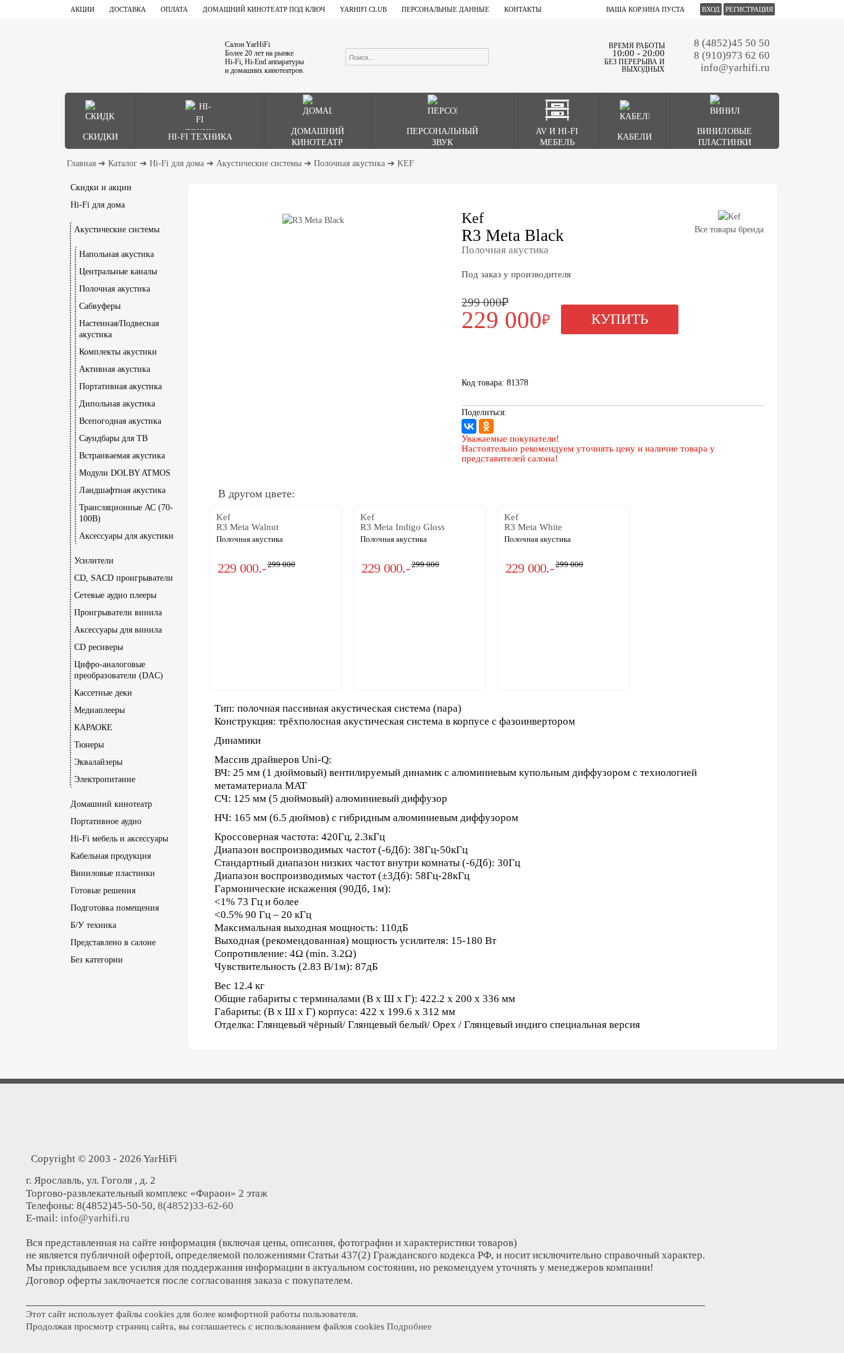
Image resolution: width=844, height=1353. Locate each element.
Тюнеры (89, 744)
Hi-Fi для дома (177, 163)
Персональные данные (445, 9)
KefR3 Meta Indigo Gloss (402, 522)
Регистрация (749, 9)
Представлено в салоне (113, 942)
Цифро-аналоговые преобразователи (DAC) (118, 670)
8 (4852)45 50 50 (732, 43)
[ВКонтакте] (469, 426)
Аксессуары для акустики (126, 536)
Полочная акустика (349, 163)
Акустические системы (259, 163)
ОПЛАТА (174, 9)
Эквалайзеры (98, 762)
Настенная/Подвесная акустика (119, 329)
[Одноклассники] (486, 426)
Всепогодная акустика (120, 421)
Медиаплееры (99, 710)
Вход (711, 9)
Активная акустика (114, 369)
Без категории (96, 959)
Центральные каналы (118, 271)
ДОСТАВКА (127, 9)
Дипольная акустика (117, 403)
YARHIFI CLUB (363, 9)
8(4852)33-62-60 (196, 1206)
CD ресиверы (98, 647)
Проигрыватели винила (118, 612)
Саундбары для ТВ (113, 438)
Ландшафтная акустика (122, 490)
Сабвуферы (99, 306)
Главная (81, 163)
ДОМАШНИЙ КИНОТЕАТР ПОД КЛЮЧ (264, 9)
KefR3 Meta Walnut (247, 522)
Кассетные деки (103, 693)
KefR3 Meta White (533, 522)
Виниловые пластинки (112, 873)
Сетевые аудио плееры (115, 595)
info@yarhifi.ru (735, 68)
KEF (405, 163)
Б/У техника (93, 925)
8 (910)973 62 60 (732, 55)
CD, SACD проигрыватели (123, 578)
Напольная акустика (116, 254)
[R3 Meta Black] (313, 220)
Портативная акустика (120, 386)
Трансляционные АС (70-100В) (126, 513)
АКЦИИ (82, 9)
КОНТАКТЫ (523, 9)
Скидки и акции (101, 187)
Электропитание (104, 779)
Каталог (122, 163)
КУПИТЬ (619, 319)
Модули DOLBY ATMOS (125, 473)
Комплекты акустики (118, 351)
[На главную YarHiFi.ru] (138, 55)
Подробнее (409, 1326)
